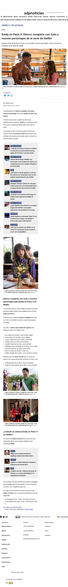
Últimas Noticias (8, 16)
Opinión (30, 16)
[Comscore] (62, 517)
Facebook (48, 526)
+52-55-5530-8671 (28, 531)
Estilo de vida (38, 16)
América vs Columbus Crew (26, 20)
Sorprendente (60, 16)
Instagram (47, 535)
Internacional (23, 16)
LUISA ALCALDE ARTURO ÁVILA (47, 20)
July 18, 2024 (29, 509)
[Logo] (34, 13)
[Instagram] (7, 517)
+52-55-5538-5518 (28, 526)
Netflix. (16, 138)
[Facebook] (5, 95)
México (16, 16)
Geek (3, 566)
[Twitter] (8, 95)
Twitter (47, 531)
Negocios (52, 16)
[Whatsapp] (11, 95)
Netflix (4, 29)
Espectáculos (6, 562)
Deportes (45, 16)
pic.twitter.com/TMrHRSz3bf (12, 507)
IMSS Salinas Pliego (8, 20)
